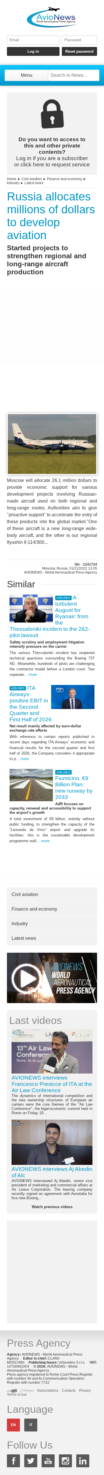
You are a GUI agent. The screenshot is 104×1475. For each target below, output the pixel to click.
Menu (26, 75)
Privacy (85, 1391)
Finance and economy (64, 179)
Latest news (34, 183)
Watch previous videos (52, 1207)
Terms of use (17, 1395)
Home (11, 179)
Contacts (69, 1391)
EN (13, 1425)
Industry (13, 183)
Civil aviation (32, 179)
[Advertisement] (52, 355)
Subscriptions (47, 1391)
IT (30, 1425)
